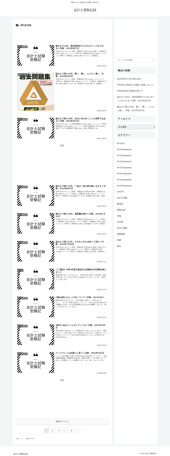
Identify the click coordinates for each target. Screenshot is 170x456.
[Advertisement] (62, 34)
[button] (153, 60)
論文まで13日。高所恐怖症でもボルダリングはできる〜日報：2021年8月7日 (136, 99)
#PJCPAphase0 (124, 149)
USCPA (120, 192)
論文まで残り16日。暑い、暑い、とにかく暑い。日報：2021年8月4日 (136, 109)
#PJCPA (121, 143)
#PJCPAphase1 (124, 155)
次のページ (62, 421)
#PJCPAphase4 (124, 173)
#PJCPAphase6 (124, 186)
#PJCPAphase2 (124, 161)
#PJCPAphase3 (124, 167)
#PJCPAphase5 (124, 180)
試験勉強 (121, 234)
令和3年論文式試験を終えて (130, 91)
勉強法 (120, 204)
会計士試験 (122, 198)
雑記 (119, 246)
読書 (119, 240)
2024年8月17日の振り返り (129, 79)
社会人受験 (122, 228)
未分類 (120, 222)
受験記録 (121, 210)
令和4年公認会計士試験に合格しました (135, 85)
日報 (119, 216)
